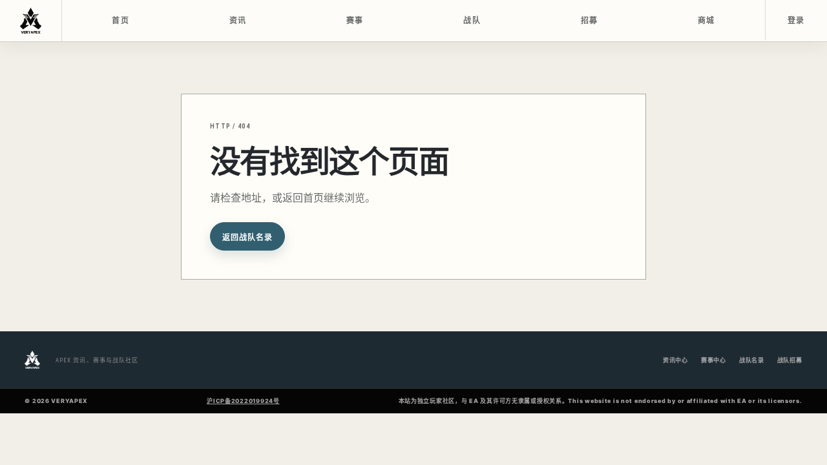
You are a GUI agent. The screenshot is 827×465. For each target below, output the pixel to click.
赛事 (355, 20)
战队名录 (751, 360)
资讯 (238, 20)
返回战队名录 (247, 237)
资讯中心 (675, 360)
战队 (472, 20)
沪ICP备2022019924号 (243, 400)
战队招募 (789, 360)
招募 (589, 20)
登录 (796, 20)
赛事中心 (713, 360)
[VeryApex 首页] (31, 20)
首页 (120, 20)
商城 (706, 20)
